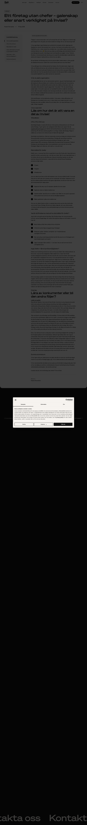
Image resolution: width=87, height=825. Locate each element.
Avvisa (24, 424)
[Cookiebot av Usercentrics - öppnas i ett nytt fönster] (67, 400)
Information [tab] (43, 404)
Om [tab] (64, 404)
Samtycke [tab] (23, 404)
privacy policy (59, 417)
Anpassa (43, 424)
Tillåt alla (63, 424)
